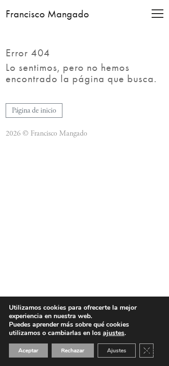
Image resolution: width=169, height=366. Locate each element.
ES (144, 351)
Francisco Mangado (47, 14)
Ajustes (116, 350)
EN (156, 352)
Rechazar (72, 350)
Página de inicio (34, 110)
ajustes (113, 333)
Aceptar (28, 350)
